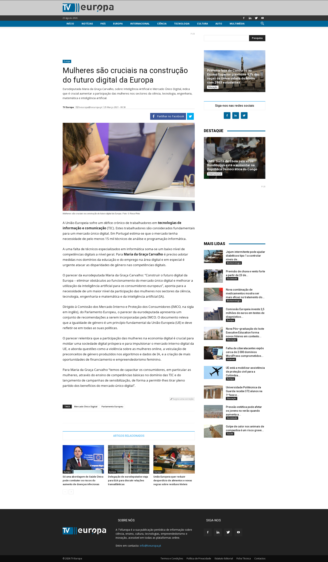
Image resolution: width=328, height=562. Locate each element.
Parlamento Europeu (112, 406)
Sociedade (232, 278)
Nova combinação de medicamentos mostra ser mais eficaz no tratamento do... (245, 293)
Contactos (259, 558)
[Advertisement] (129, 44)
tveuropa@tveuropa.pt (90, 107)
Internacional (140, 23)
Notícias (87, 23)
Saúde (230, 433)
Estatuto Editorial (224, 558)
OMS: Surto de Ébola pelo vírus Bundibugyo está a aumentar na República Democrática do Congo (232, 165)
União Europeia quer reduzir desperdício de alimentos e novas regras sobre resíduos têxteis (172, 480)
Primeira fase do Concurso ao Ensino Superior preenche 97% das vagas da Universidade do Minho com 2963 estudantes (233, 76)
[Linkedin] (250, 18)
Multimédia (237, 23)
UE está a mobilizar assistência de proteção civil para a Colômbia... (245, 371)
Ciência (161, 23)
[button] (262, 24)
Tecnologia (181, 23)
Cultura (202, 23)
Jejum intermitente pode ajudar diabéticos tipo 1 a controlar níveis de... (245, 255)
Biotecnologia (234, 263)
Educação (212, 87)
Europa (118, 23)
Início (70, 23)
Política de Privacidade (199, 558)
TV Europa (68, 107)
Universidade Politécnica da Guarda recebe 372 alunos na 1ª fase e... (244, 391)
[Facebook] (244, 18)
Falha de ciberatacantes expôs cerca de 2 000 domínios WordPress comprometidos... (245, 352)
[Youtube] (262, 18)
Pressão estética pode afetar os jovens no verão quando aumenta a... (244, 410)
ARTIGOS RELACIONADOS (128, 435)
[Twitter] (256, 18)
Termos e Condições (172, 558)
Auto (218, 23)
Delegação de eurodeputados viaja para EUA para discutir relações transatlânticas (128, 480)
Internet (231, 359)
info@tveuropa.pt (150, 545)
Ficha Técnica (244, 558)
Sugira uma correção (183, 398)
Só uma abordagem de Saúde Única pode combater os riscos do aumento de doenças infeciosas (83, 480)
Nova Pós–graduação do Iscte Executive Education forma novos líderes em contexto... (245, 332)
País (103, 23)
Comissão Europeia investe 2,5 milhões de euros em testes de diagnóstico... (245, 313)
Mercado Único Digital (85, 406)
